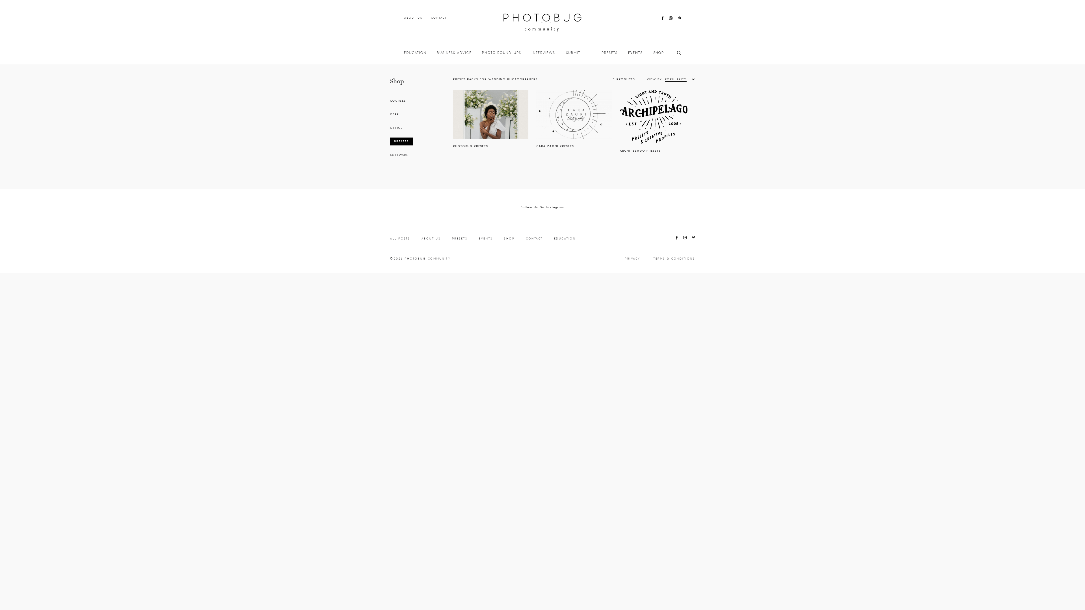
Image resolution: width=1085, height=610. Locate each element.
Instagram (670, 18)
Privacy (633, 258)
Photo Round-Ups (501, 53)
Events (635, 53)
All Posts (400, 238)
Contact (439, 17)
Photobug (542, 22)
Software (399, 155)
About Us (413, 17)
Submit (573, 53)
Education (415, 53)
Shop (658, 53)
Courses (398, 101)
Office (396, 128)
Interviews (543, 53)
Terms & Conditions (674, 258)
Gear (394, 114)
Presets (610, 53)
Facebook (662, 18)
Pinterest (679, 18)
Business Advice (454, 53)
